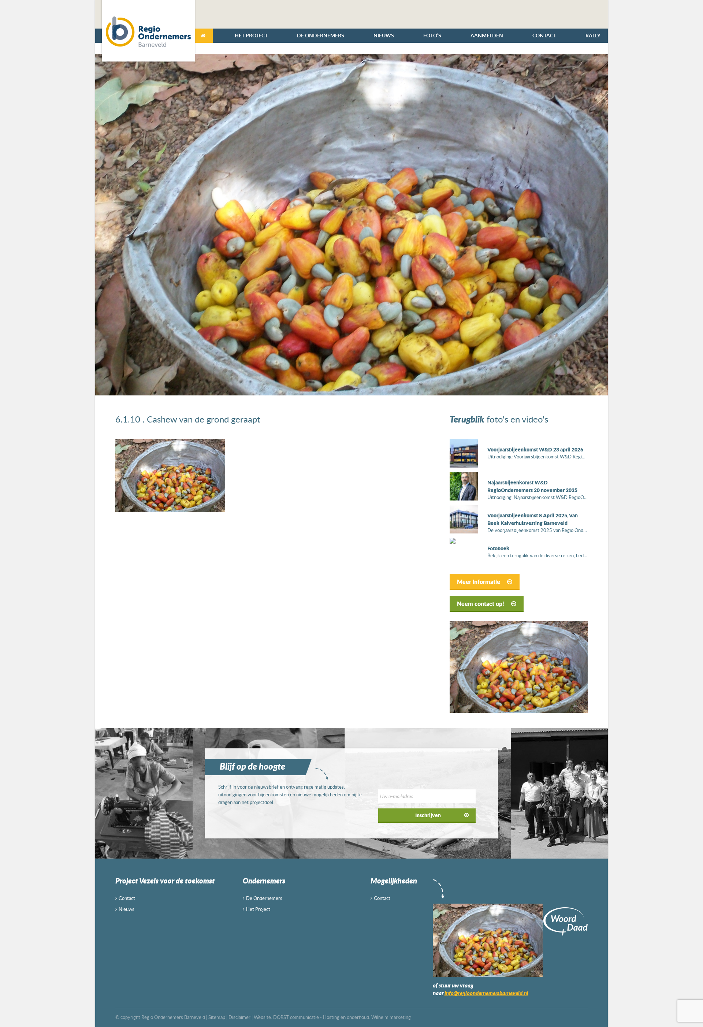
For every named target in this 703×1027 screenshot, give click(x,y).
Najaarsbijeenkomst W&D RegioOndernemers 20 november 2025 (532, 486)
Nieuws (383, 35)
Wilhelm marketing (391, 1017)
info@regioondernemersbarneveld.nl (486, 993)
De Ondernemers (320, 35)
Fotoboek (498, 548)
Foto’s (432, 35)
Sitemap (216, 1017)
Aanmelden (486, 35)
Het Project (251, 35)
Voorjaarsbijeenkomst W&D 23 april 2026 (535, 449)
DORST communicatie (296, 1017)
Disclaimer (239, 1017)
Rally (592, 35)
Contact (544, 35)
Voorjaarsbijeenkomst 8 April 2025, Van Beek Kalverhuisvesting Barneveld (532, 518)
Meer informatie (479, 581)
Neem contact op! (481, 603)
